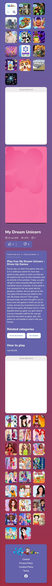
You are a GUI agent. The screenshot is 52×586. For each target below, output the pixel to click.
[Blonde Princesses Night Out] (11, 477)
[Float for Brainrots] (25, 23)
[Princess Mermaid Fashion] (39, 435)
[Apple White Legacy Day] (25, 505)
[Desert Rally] (39, 65)
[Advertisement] (26, 118)
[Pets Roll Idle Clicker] (25, 65)
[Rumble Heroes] (11, 65)
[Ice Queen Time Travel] (25, 533)
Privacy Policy (26, 563)
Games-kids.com (13, 254)
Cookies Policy (26, 567)
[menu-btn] (8, 12)
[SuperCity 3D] (11, 23)
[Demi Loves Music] (25, 421)
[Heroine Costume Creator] (39, 421)
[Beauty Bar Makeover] (39, 505)
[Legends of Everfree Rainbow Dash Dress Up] (39, 463)
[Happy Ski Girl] (11, 421)
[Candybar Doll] (25, 449)
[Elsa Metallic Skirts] (11, 491)
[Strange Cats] (25, 37)
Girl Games (33, 336)
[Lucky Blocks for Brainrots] (39, 37)
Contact (26, 559)
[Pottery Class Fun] (25, 491)
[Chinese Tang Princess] (39, 519)
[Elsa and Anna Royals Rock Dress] (25, 519)
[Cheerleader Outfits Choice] (25, 477)
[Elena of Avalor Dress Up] (11, 449)
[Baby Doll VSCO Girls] (39, 477)
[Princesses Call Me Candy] (39, 449)
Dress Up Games (30, 254)
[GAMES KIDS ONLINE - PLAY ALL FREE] (11, 6)
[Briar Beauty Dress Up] (11, 463)
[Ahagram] (25, 51)
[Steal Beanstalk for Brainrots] (39, 51)
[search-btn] (14, 12)
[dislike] (25, 244)
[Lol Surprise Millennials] (11, 519)
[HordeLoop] (11, 79)
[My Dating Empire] (11, 37)
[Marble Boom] (11, 51)
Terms (26, 570)
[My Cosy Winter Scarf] (11, 505)
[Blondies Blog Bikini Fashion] (11, 533)
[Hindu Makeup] (39, 491)
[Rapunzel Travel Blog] (25, 463)
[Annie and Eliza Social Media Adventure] (25, 435)
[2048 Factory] (39, 23)
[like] (9, 244)
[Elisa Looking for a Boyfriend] (11, 435)
